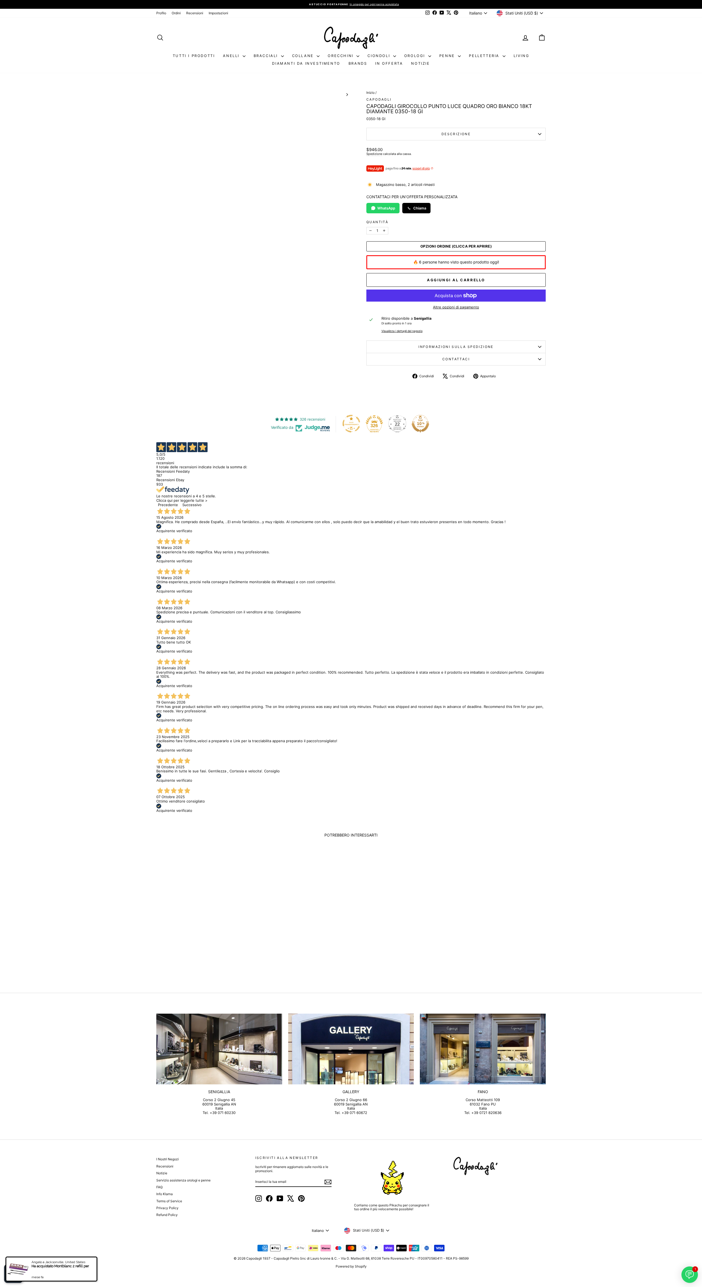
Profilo (161, 13)
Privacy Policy (167, 1208)
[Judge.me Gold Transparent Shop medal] (351, 423)
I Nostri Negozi (167, 1159)
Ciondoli (379, 55)
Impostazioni (218, 13)
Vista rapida (203, 938)
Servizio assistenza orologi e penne (183, 1180)
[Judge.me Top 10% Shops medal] (420, 423)
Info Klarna (164, 1194)
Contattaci (456, 359)
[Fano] (483, 1049)
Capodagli (379, 99)
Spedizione (374, 154)
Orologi (415, 55)
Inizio (370, 92)
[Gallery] (351, 1049)
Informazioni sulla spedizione (456, 347)
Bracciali (267, 55)
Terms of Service (169, 1201)
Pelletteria (485, 55)
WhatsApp (386, 208)
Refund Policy (167, 1215)
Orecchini (341, 55)
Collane (304, 55)
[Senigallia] (219, 1049)
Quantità (377, 222)
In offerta (389, 63)
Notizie (420, 63)
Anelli (232, 55)
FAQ (159, 1187)
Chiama (419, 208)
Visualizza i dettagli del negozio (402, 331)
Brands (358, 63)
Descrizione (456, 134)
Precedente (168, 505)
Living (522, 55)
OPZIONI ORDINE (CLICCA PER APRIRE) (456, 246)
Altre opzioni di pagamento (456, 307)
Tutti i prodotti (194, 55)
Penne (448, 55)
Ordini (176, 13)
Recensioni (194, 13)
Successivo (192, 505)
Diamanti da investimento (306, 63)
